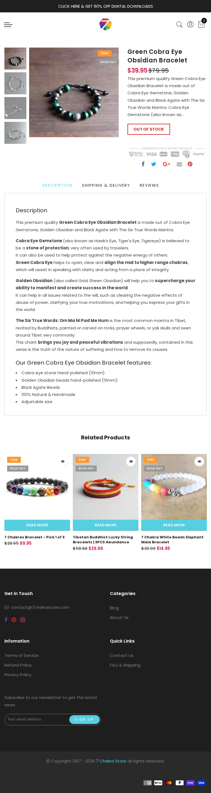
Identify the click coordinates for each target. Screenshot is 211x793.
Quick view (62, 461)
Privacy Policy (17, 675)
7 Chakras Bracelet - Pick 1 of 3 (34, 537)
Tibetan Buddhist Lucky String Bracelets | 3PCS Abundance (103, 540)
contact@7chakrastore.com (40, 607)
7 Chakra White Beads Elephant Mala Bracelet (172, 540)
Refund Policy (18, 665)
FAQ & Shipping (125, 665)
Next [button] (102, 95)
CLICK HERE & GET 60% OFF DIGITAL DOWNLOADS (105, 6)
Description (57, 185)
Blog (114, 608)
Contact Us (122, 655)
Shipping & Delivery (106, 185)
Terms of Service (21, 655)
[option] (74, 92)
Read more (37, 525)
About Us (119, 617)
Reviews (149, 185)
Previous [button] (39, 95)
